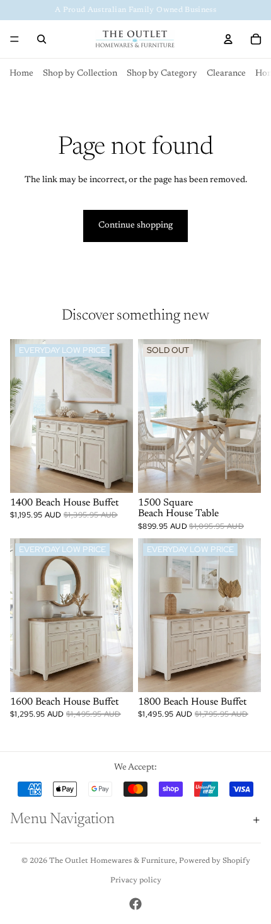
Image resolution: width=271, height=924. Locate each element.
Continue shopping (135, 225)
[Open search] (41, 39)
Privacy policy (135, 880)
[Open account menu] (228, 39)
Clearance (226, 73)
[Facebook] (135, 903)
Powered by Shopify (214, 861)
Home (21, 73)
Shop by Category (162, 73)
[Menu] (14, 39)
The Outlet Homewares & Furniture (112, 861)
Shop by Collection (80, 73)
